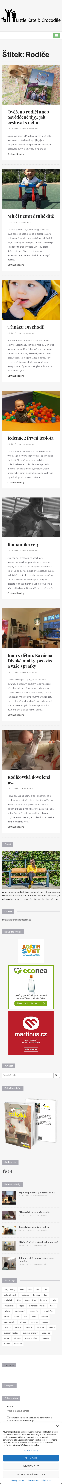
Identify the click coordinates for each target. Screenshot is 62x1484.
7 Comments (25, 222)
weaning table (31, 1338)
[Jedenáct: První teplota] (31, 410)
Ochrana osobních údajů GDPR (38, 1480)
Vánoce (17, 1338)
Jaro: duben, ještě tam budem (34, 1227)
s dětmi (29, 1327)
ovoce (16, 1317)
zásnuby (18, 1344)
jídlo (19, 1300)
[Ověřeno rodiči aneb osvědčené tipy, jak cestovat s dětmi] (31, 84)
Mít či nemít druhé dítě (31, 216)
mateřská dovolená (37, 1306)
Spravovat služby (31, 1450)
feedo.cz (25, 1295)
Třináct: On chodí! (26, 327)
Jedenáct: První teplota (31, 438)
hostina (36, 1295)
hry (45, 1295)
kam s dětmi (30, 1300)
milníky (7, 1311)
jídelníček (8, 1300)
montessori (20, 1311)
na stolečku (48, 1311)
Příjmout (31, 1458)
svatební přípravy (30, 1333)
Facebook (9, 1365)
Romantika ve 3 (23, 544)
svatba (52, 1327)
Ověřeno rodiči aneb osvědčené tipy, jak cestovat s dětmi (28, 117)
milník (52, 1306)
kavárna (43, 1300)
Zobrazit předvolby (31, 1474)
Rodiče (18, 1327)
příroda (23, 1322)
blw (30, 1289)
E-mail (10, 1406)
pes (25, 1317)
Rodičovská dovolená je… (29, 779)
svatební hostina (11, 1333)
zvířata (7, 1344)
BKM (22, 1289)
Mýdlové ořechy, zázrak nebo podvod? (38, 1242)
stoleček (40, 1327)
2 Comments (26, 789)
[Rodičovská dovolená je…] (31, 749)
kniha (54, 1300)
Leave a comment (29, 129)
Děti (45, 1289)
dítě (37, 1289)
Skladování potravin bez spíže (34, 1212)
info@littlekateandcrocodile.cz (16, 920)
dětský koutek (10, 1295)
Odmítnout (31, 1466)
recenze (34, 1322)
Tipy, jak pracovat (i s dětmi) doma (37, 1192)
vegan (6, 1338)
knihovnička (9, 1306)
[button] (57, 1426)
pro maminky (9, 1322)
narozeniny (34, 1311)
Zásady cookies (17, 1480)
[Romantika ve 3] (31, 517)
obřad (6, 1317)
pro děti (44, 1317)
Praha (34, 1317)
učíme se (46, 1333)
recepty (7, 1327)
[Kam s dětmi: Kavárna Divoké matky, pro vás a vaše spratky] (31, 628)
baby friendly (9, 1289)
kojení (21, 1306)
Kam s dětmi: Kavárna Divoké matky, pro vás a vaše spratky (30, 660)
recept (45, 1322)
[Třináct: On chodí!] (31, 299)
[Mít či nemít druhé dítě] (31, 189)
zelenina (45, 1338)
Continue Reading (16, 154)
